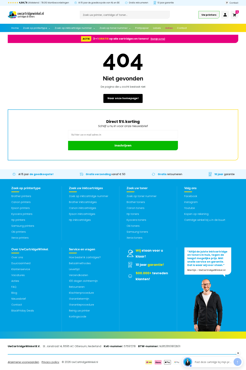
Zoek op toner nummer (141, 196)
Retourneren (77, 287)
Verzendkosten (78, 275)
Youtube (189, 208)
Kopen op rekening (196, 214)
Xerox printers (20, 238)
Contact (16, 304)
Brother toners (136, 202)
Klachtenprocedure (81, 293)
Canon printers (21, 202)
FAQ (13, 287)
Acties (15, 281)
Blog (14, 293)
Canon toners (135, 208)
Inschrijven (123, 145)
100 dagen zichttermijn (83, 281)
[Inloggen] (225, 15)
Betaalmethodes (80, 263)
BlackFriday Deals (22, 310)
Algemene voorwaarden (23, 362)
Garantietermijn (79, 299)
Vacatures (18, 275)
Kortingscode (77, 316)
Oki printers (18, 232)
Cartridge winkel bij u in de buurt (204, 220)
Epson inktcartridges (82, 214)
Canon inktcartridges (82, 208)
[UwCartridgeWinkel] (26, 14)
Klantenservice (20, 269)
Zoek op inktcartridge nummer (88, 196)
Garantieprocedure (81, 304)
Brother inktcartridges (83, 202)
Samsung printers (22, 226)
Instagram (191, 202)
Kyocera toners (136, 220)
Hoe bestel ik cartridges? (85, 257)
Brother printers (21, 196)
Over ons (17, 257)
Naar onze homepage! (123, 98)
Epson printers (20, 208)
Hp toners (133, 214)
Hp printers (18, 220)
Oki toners (133, 226)
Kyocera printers (21, 214)
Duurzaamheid (20, 263)
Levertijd (74, 269)
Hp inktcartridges (80, 220)
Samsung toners (137, 232)
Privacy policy (50, 362)
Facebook (190, 196)
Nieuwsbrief (18, 299)
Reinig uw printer (79, 310)
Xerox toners (134, 238)
